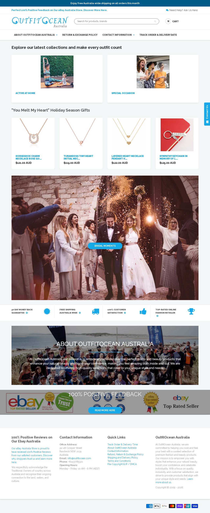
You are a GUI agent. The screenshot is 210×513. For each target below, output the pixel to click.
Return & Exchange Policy (79, 35)
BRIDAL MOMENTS (105, 246)
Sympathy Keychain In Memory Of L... (174, 157)
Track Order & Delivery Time (122, 444)
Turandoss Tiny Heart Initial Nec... (78, 157)
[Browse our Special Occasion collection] (153, 71)
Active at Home (25, 93)
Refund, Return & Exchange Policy (125, 454)
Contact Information (117, 35)
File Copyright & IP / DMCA (122, 464)
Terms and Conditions (119, 461)
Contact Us (207, 112)
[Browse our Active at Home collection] (57, 71)
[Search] (155, 21)
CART (175, 21)
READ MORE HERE (105, 410)
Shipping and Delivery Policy (122, 457)
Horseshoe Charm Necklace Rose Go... (29, 157)
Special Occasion (123, 93)
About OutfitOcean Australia (34, 35)
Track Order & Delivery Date (158, 35)
